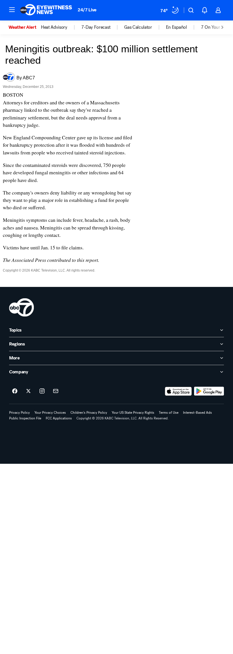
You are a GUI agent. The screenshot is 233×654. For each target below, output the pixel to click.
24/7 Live (87, 10)
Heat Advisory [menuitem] (54, 27)
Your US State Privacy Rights (133, 412)
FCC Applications (59, 418)
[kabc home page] (21, 307)
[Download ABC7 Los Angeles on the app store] (178, 391)
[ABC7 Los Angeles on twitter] (28, 391)
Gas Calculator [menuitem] (138, 27)
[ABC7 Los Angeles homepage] (46, 10)
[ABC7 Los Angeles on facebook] (14, 391)
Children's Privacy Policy (88, 412)
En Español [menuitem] (176, 27)
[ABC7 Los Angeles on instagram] (42, 391)
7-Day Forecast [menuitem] (96, 27)
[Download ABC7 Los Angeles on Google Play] (209, 391)
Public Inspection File (25, 418)
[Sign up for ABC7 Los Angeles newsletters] (55, 391)
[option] (25, 27)
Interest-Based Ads (197, 412)
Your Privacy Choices (50, 412)
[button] (12, 9)
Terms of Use (168, 412)
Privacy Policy (19, 412)
